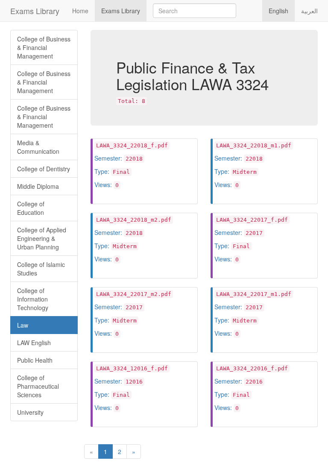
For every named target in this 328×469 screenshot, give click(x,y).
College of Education (30, 208)
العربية (309, 10)
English (278, 10)
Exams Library (34, 10)
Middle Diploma (38, 186)
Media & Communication (38, 146)
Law (22, 325)
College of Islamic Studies (41, 268)
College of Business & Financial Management (43, 47)
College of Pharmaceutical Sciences (38, 386)
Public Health (35, 360)
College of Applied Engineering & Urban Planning (41, 238)
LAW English (34, 342)
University (30, 412)
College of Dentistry (43, 168)
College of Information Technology (32, 299)
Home (80, 10)
